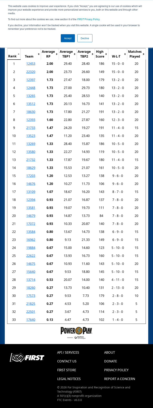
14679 (30, 215)
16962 (30, 239)
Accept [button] (68, 38)
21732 (30, 160)
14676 (30, 184)
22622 (30, 255)
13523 (30, 136)
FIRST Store (66, 370)
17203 (30, 176)
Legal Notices (69, 379)
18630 (30, 112)
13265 (30, 96)
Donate (110, 361)
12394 (30, 200)
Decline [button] (85, 38)
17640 (30, 319)
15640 (30, 271)
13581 (30, 207)
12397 (30, 80)
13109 (30, 192)
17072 (30, 223)
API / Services (68, 352)
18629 (30, 168)
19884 (30, 247)
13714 (30, 279)
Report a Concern (119, 379)
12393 (30, 120)
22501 (30, 311)
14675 (30, 263)
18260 (30, 287)
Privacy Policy (88, 19)
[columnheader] (14, 54)
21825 (30, 303)
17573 (30, 295)
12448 (30, 88)
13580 (30, 152)
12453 (30, 63)
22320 (30, 72)
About (109, 352)
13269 (30, 144)
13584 (30, 231)
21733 (30, 128)
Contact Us (66, 361)
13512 (30, 104)
